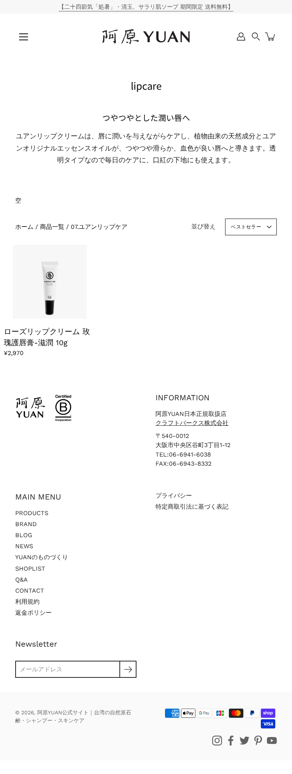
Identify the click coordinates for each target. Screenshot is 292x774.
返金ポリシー (33, 612)
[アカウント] (241, 36)
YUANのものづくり (41, 557)
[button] (256, 36)
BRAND (26, 524)
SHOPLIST (30, 568)
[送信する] (127, 669)
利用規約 (27, 601)
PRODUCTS (31, 513)
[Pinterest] (258, 740)
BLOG (23, 535)
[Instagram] (217, 740)
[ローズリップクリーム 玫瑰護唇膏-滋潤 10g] (50, 282)
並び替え (203, 226)
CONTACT (29, 590)
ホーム (24, 226)
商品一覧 (52, 226)
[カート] (271, 36)
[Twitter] (244, 740)
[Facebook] (231, 740)
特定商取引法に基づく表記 (192, 506)
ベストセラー (246, 226)
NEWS (24, 546)
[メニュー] (23, 37)
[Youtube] (272, 740)
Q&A (21, 579)
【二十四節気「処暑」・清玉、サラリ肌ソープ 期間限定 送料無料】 (146, 6)
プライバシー (174, 495)
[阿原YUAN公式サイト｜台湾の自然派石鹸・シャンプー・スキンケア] (146, 36)
